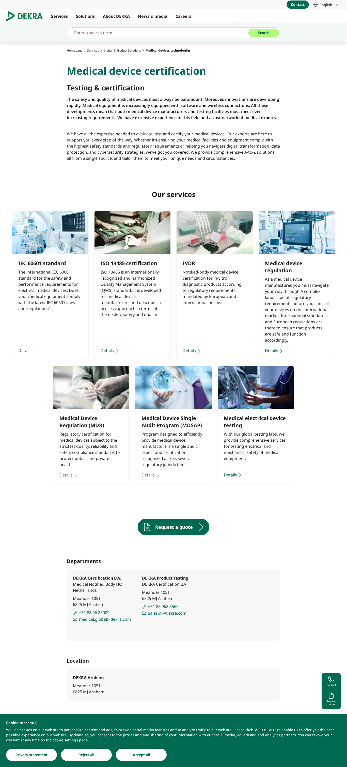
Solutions (85, 16)
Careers (183, 16)
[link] (325, 5)
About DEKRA (116, 16)
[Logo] (26, 16)
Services (59, 16)
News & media (152, 16)
